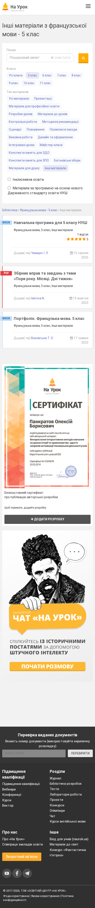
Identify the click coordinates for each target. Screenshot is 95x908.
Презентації (43, 98)
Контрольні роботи (23, 121)
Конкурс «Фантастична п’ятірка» (68, 852)
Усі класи (16, 75)
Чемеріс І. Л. (40, 253)
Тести (54, 789)
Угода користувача (16, 896)
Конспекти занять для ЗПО (29, 160)
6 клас (47, 75)
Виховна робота (20, 137)
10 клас (28, 83)
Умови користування (45, 896)
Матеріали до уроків (52, 114)
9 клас (13, 83)
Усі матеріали (19, 98)
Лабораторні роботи (66, 794)
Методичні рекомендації (60, 121)
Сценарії (15, 129)
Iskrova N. (38, 298)
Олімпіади (57, 811)
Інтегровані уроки (21, 145)
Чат (52, 816)
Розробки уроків (20, 114)
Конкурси (57, 805)
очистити (62, 57)
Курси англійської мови (68, 821)
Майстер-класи (51, 145)
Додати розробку (48, 519)
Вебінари (9, 789)
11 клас (45, 83)
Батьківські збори (67, 160)
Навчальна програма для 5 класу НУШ (50, 222)
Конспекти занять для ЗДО (29, 152)
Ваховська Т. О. (42, 338)
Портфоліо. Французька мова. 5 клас (49, 318)
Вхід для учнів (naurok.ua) (69, 839)
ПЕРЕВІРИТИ (80, 753)
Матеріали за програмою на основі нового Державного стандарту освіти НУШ (45, 190)
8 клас (76, 75)
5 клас (32, 75)
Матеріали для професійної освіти (34, 106)
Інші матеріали (55, 168)
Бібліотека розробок (66, 784)
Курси (6, 800)
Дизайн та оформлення (55, 137)
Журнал (55, 778)
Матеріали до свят (64, 844)
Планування (35, 129)
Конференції (11, 795)
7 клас (61, 75)
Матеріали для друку (24, 168)
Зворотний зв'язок (22, 857)
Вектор (7, 805)
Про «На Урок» (13, 839)
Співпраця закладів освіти (22, 844)
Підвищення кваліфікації (21, 784)
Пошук (11, 50)
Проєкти (56, 800)
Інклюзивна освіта (28, 179)
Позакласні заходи (63, 129)
